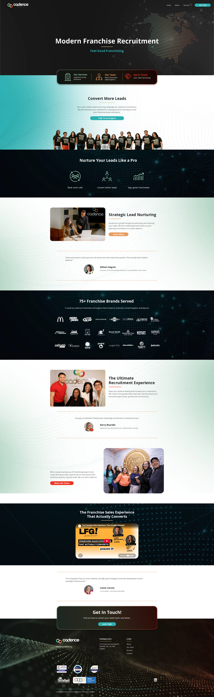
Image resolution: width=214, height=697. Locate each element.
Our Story (130, 647)
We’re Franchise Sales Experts (111, 78)
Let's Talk (202, 5)
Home (169, 5)
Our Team (110, 74)
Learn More (118, 234)
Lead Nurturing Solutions (80, 78)
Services (186, 5)
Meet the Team (61, 483)
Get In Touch (140, 74)
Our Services (80, 74)
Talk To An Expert (107, 118)
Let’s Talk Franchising (142, 78)
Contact (129, 653)
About (177, 5)
